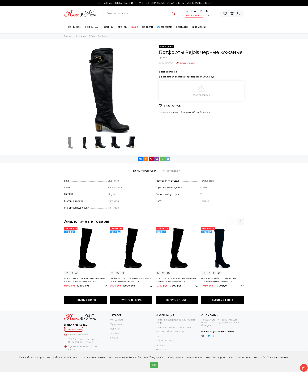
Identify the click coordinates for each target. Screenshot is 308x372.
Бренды (122, 27)
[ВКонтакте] (140, 159)
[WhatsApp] (162, 159)
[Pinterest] (151, 159)
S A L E (134, 27)
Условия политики (277, 357)
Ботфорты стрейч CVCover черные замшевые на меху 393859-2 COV (218, 280)
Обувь (195, 112)
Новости (147, 27)
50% (210, 3)
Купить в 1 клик (85, 300)
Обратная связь (165, 340)
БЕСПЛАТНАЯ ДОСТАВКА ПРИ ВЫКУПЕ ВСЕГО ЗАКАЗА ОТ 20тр (134, 3)
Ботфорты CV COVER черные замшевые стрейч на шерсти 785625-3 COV (84, 280)
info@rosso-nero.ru (78, 334)
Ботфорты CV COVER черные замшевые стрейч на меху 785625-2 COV (176, 280)
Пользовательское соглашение (174, 327)
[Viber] (156, 159)
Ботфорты (205, 112)
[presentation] (232, 221)
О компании (199, 27)
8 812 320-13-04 (196, 11)
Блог (158, 336)
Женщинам (74, 27)
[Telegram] (167, 159)
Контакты (161, 349)
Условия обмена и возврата (172, 331)
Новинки (108, 27)
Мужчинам (91, 27)
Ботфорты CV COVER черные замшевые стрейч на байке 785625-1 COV (130, 280)
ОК (154, 365)
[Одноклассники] (145, 159)
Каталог (175, 112)
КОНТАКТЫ (182, 27)
